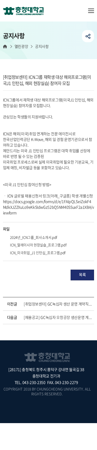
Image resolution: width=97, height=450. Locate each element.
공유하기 (88, 36)
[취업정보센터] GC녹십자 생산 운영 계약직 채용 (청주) (58, 303)
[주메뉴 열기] (91, 11)
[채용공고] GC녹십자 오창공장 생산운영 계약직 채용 (58, 317)
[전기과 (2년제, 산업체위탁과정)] (25, 11)
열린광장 (21, 46)
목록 (82, 274)
